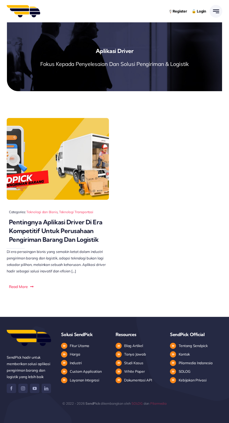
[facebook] (11, 388)
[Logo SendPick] (23, 6)
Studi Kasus (133, 363)
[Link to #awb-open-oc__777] (216, 11)
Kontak (185, 354)
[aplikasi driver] (58, 120)
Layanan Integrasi (84, 380)
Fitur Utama (79, 345)
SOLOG (185, 371)
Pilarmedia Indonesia (196, 363)
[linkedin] (46, 388)
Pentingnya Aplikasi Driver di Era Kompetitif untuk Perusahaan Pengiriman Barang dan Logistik (55, 230)
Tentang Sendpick (193, 345)
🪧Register (177, 11)
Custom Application (86, 371)
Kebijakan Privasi (193, 380)
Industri (76, 363)
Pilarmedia (158, 403)
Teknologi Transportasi (76, 212)
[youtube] (34, 388)
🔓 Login (199, 11)
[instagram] (23, 388)
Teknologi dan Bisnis (41, 212)
